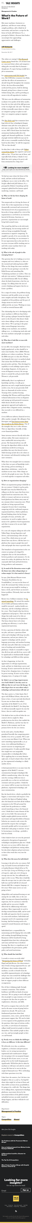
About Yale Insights (18, 1205)
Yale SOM (25, 1205)
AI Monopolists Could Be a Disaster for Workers (14, 1154)
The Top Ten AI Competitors (10, 1160)
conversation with (14, 75)
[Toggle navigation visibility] (3, 3)
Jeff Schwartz (7, 46)
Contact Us (10, 1205)
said (10, 121)
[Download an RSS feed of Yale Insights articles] (16, 1211)
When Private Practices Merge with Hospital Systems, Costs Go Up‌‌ (15, 1165)
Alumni (16, 1119)
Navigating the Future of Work (12, 961)
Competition (6, 1119)
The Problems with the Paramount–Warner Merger (15, 1141)
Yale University (9, 1206)
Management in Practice (9, 11)
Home (6, 1205)
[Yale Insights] (13, 3)
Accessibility (22, 1206)
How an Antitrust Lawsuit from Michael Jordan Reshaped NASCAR (16, 1147)
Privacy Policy (16, 1206)
